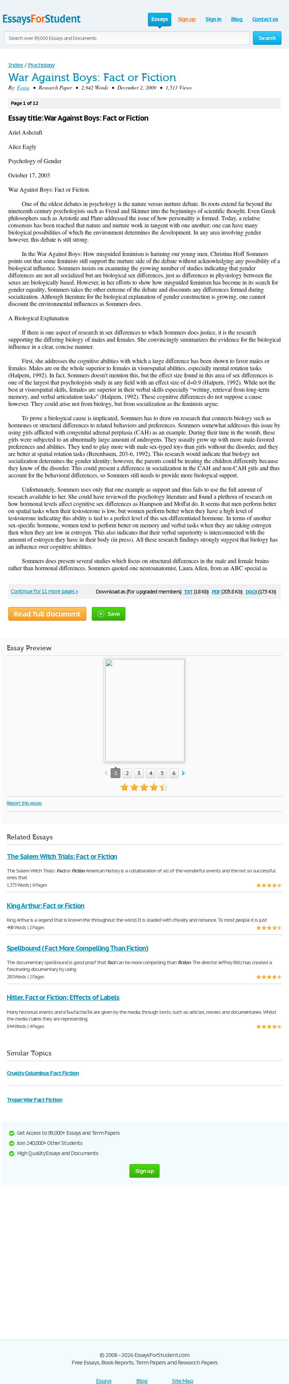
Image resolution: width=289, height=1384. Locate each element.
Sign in (213, 19)
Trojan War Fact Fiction (34, 1099)
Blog (237, 19)
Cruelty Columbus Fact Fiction (43, 1073)
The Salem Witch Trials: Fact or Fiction (62, 856)
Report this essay (24, 803)
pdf (216, 591)
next (183, 773)
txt (188, 591)
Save (114, 613)
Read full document (47, 614)
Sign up (187, 19)
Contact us (265, 19)
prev (106, 773)
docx (251, 591)
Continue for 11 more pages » (44, 591)
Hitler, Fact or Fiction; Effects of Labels (63, 997)
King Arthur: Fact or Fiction (45, 905)
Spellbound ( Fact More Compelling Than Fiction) (77, 948)
